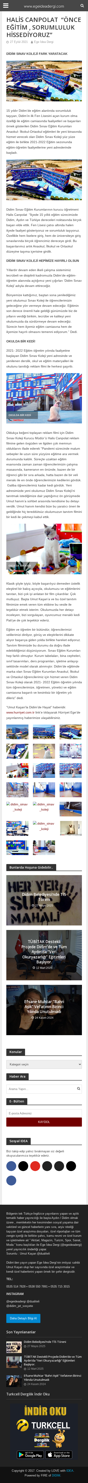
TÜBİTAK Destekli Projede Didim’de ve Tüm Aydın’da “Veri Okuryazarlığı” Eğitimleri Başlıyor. (44, 952)
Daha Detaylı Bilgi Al (23, 1318)
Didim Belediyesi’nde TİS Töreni (44, 897)
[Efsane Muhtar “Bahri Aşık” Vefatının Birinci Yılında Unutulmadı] (14, 1381)
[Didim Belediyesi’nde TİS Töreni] (14, 1347)
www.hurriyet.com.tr (20, 712)
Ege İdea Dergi (43, 42)
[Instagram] (23, 1166)
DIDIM (56, 1475)
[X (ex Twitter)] (47, 1166)
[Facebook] (11, 1166)
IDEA (69, 1470)
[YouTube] (35, 1166)
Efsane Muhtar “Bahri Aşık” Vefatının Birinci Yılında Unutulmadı (44, 1006)
